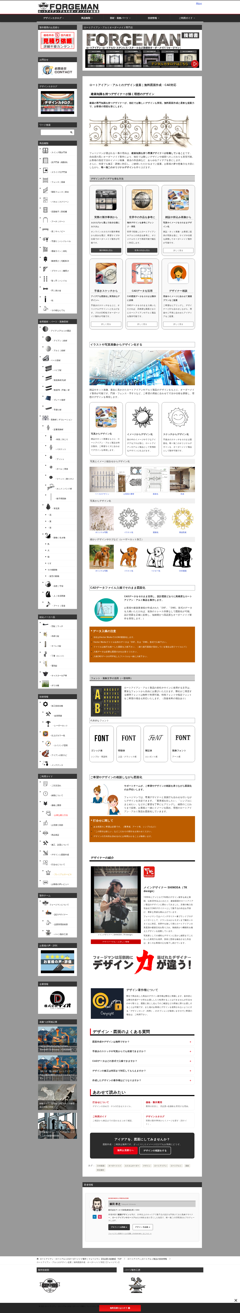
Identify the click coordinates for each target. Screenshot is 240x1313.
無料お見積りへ (125, 1150)
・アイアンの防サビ (58, 755)
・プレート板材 (58, 400)
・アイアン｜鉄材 (59, 340)
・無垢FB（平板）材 (61, 390)
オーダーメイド (115, 1166)
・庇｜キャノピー (57, 231)
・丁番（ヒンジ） (57, 656)
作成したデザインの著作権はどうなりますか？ (116, 1080)
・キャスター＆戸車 (58, 675)
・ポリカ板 (54, 685)
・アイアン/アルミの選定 (60, 331)
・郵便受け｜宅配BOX (59, 261)
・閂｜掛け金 (55, 290)
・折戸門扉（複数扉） (59, 162)
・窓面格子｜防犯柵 (58, 211)
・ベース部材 (55, 360)
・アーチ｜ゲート (57, 221)
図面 (187, 1166)
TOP (81, 1259)
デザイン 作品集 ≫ (142, 1227)
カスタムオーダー (132, 1166)
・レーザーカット (60, 725)
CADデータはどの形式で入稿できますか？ (114, 1060)
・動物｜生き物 (58, 537)
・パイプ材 (56, 370)
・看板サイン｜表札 (58, 251)
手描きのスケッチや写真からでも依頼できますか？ (119, 1051)
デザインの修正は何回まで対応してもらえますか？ (119, 1070)
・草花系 (55, 508)
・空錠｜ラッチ (56, 626)
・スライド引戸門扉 (58, 172)
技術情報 (152, 18)
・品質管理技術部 (60, 924)
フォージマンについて (59, 904)
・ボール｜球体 (61, 469)
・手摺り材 (56, 409)
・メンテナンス (56, 765)
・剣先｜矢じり (61, 439)
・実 (49, 528)
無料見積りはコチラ (119, 1308)
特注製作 (100, 1170)
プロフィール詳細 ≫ (119, 1227)
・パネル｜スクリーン (59, 201)
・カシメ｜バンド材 (63, 488)
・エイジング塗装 (60, 745)
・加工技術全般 (56, 706)
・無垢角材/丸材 (59, 380)
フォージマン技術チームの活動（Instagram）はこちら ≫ (130, 1233)
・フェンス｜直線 (57, 182)
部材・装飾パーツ (119, 18)
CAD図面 (101, 1166)
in (94, 1217)
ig (100, 1217)
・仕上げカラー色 (57, 735)
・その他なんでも (57, 310)
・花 (49, 515)
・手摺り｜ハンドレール (60, 241)
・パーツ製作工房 (60, 934)
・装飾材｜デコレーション (60, 419)
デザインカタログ (52, 18)
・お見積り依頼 (56, 825)
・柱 (51, 300)
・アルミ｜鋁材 (58, 350)
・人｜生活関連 (58, 596)
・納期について (56, 795)
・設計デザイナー (60, 914)
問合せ (199, 3)
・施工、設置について (59, 844)
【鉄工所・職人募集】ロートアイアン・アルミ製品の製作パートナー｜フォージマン (56, 1074)
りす (49, 563)
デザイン (146, 1166)
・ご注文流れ (55, 785)
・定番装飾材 (57, 429)
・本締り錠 (54, 636)
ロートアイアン (160, 1166)
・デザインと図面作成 (59, 854)
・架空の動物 (53, 576)
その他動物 (52, 569)
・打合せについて (57, 864)
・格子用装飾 (60, 498)
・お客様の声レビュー (59, 884)
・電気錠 (53, 665)
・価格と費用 (55, 805)
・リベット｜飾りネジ (64, 479)
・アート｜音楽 (58, 606)
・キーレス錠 (55, 646)
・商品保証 (54, 835)
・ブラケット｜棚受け (59, 271)
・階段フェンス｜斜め (59, 192)
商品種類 (85, 18)
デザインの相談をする (155, 1150)
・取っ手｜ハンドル (58, 280)
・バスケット (60, 449)
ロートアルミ (176, 1166)
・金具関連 (57, 715)
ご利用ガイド (186, 18)
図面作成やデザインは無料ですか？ (111, 1041)
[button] (92, 481)
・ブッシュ (59, 459)
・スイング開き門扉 (58, 152)
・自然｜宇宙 (57, 586)
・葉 (49, 521)
